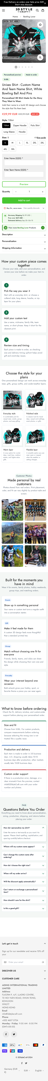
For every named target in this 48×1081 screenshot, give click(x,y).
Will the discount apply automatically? (20, 881)
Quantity (6, 191)
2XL (34, 142)
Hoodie (22, 131)
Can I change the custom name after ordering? (19, 856)
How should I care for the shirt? (17, 900)
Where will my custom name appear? (19, 846)
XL (27, 142)
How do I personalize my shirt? (17, 827)
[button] (43, 10)
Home (15, 16)
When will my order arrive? (15, 873)
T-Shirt (6, 125)
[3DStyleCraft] (24, 10)
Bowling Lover (29, 16)
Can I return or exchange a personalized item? (20, 890)
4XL (5, 149)
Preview (24, 184)
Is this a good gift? (11, 908)
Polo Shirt (35, 125)
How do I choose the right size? (17, 865)
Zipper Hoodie (19, 125)
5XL (13, 149)
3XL (42, 142)
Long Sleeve (9, 131)
